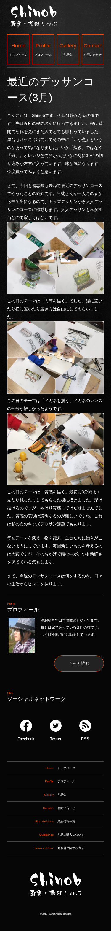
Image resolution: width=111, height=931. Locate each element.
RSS (85, 739)
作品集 (67, 49)
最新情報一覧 (55, 821)
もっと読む (79, 663)
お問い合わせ (92, 49)
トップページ (18, 49)
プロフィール (43, 49)
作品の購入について (61, 834)
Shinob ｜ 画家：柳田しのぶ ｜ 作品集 (55, 908)
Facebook (25, 739)
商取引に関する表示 (59, 848)
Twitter (55, 739)
